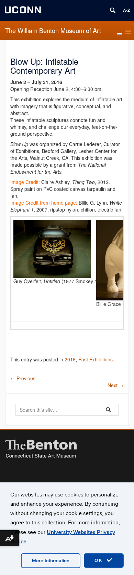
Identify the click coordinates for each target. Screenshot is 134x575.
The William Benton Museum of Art (53, 30)
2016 (70, 359)
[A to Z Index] (126, 10)
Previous (22, 378)
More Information (50, 561)
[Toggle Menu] (119, 34)
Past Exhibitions (95, 359)
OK (99, 560)
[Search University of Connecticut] (112, 10)
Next (116, 385)
